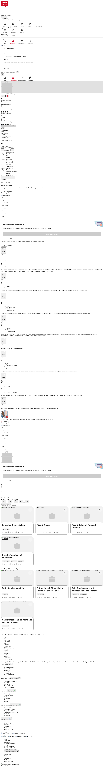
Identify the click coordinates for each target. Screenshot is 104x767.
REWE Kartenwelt (9, 725)
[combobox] (8, 72)
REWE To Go (7, 723)
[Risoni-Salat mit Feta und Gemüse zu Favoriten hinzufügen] (100, 510)
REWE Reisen (7, 722)
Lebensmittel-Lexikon (9, 709)
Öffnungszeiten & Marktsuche (11, 712)
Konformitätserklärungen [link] (10, 749)
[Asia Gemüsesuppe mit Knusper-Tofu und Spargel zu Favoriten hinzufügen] (100, 573)
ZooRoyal (6, 728)
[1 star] (4, 501)
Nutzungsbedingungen (10, 743)
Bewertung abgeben (6, 504)
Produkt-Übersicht (8, 685)
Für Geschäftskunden (9, 687)
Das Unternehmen (8, 695)
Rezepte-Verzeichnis (9, 711)
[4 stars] (21, 501)
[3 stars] (15, 501)
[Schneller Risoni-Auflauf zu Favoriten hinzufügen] (30, 510)
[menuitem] (5, 24)
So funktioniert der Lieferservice (12, 683)
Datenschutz (7, 740)
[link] (53, 50)
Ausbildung (7, 698)
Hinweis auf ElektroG (9, 748)
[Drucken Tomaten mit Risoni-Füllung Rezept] (2, 96)
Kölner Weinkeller (8, 729)
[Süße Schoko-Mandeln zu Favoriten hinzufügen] (30, 573)
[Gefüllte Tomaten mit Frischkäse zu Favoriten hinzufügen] (30, 540)
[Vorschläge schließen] (2, 74)
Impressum (7, 742)
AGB (5, 739)
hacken (14, 271)
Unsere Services (8, 671)
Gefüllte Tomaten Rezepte (21, 634)
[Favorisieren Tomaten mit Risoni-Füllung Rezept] (6, 96)
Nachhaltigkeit (7, 694)
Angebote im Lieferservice (11, 669)
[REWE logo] (3, 45)
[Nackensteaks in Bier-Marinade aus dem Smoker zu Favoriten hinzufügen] (30, 604)
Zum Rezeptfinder (7, 191)
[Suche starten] (17, 72)
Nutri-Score (7, 715)
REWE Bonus (7, 670)
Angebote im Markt (9, 667)
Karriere (6, 697)
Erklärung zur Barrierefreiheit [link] (11, 751)
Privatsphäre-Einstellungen (11, 745)
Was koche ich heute (9, 713)
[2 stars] (10, 501)
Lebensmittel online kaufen (11, 681)
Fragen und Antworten (10, 708)
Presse (5, 699)
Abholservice (7, 684)
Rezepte (10, 634)
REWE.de (3, 634)
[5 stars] (27, 501)
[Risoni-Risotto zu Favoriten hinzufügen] (65, 510)
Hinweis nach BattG (9, 746)
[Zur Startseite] (6, 10)
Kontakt (6, 701)
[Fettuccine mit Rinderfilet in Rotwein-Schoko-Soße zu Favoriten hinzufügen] (65, 573)
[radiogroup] (52, 501)
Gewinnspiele (7, 673)
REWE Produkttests (9, 674)
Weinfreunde (7, 726)
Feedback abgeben (52, 234)
